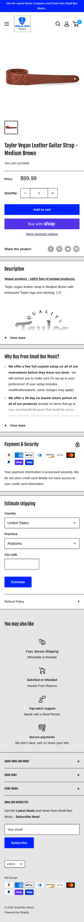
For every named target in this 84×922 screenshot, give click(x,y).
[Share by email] (76, 249)
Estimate (18, 582)
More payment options (42, 234)
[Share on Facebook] (51, 249)
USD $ (11, 864)
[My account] (67, 23)
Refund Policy (14, 601)
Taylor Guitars (16, 163)
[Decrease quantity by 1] (25, 193)
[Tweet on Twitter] (68, 249)
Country (10, 513)
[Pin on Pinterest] (59, 249)
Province (10, 534)
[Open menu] (6, 24)
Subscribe (19, 843)
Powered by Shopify (16, 912)
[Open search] (58, 23)
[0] (76, 24)
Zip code (10, 554)
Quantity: (11, 193)
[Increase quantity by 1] (52, 193)
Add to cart (42, 209)
